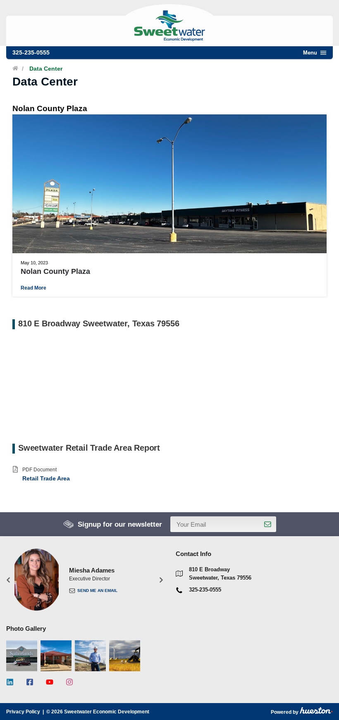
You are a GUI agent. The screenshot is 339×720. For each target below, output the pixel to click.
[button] (8, 580)
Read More (33, 288)
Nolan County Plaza (55, 271)
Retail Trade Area (46, 478)
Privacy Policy (23, 712)
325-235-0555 (31, 52)
